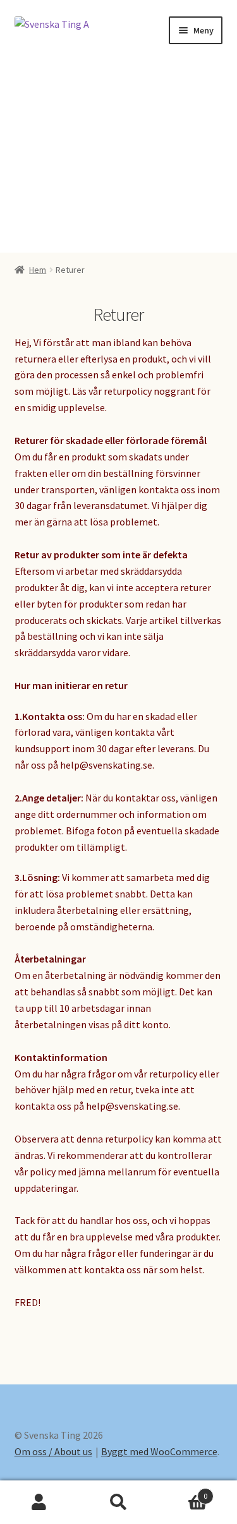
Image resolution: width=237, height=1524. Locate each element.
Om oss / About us (53, 1451)
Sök (118, 1502)
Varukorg (182, 1491)
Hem (37, 269)
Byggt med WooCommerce (159, 1451)
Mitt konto (39, 1502)
